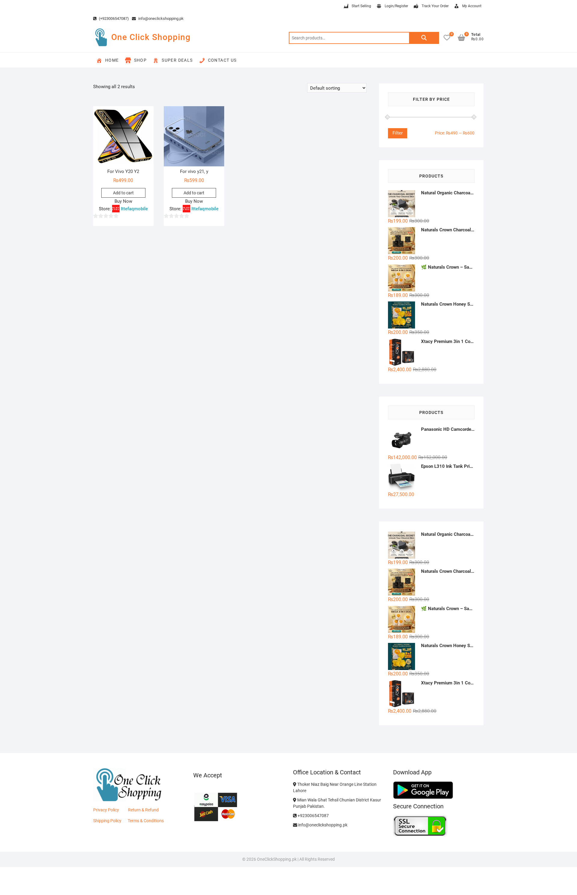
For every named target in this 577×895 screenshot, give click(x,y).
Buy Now (123, 201)
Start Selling (361, 6)
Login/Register (396, 6)
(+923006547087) (113, 18)
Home (112, 60)
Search (424, 38)
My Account (471, 6)
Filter (397, 133)
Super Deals (177, 60)
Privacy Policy (106, 809)
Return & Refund (143, 809)
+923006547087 (313, 815)
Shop (140, 60)
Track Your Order (435, 6)
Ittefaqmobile (134, 208)
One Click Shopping (151, 37)
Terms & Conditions (146, 820)
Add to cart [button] (123, 192)
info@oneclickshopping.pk (160, 18)
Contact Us (222, 60)
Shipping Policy (107, 820)
